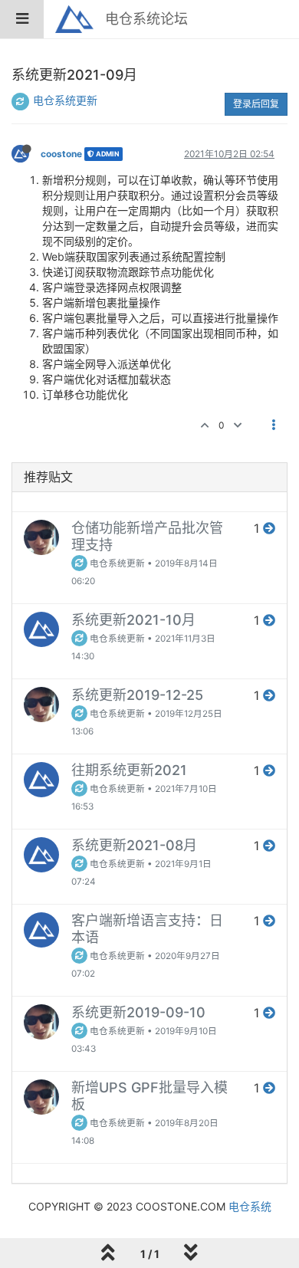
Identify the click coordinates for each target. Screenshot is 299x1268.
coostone (61, 153)
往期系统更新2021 (129, 770)
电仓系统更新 (65, 100)
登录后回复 (256, 104)
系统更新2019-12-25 (137, 695)
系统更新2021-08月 (134, 845)
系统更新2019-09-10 (138, 1012)
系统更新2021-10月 (133, 620)
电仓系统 (249, 1206)
